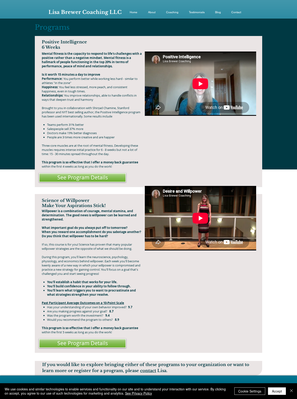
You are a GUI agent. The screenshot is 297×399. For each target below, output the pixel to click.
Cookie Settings (249, 391)
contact (148, 370)
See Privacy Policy (138, 393)
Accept (277, 391)
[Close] (291, 391)
